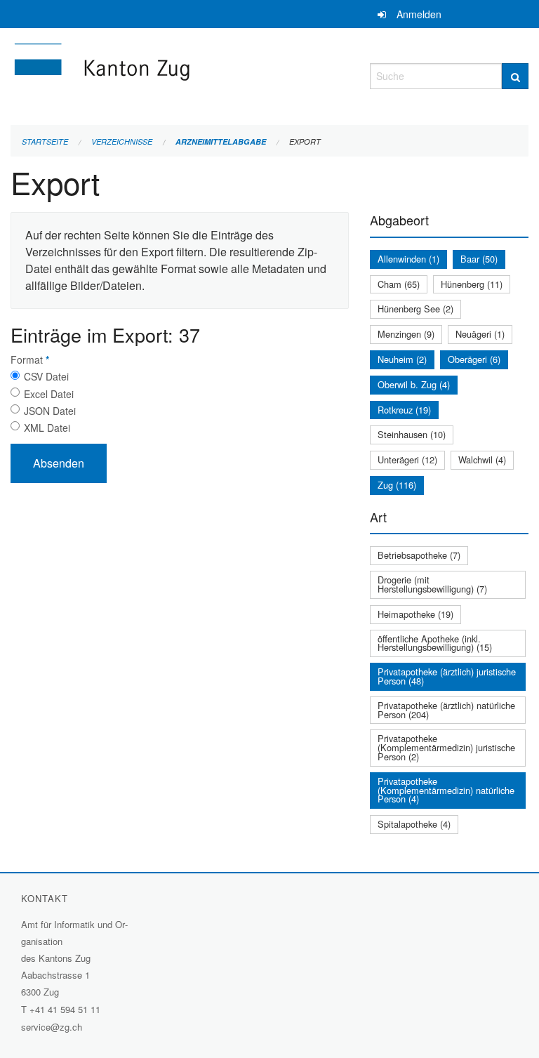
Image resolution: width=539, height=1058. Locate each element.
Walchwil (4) (482, 459)
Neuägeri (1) (480, 333)
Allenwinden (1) (408, 258)
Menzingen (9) (406, 333)
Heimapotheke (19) (415, 614)
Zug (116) (397, 484)
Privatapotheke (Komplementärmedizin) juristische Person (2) (446, 747)
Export (305, 141)
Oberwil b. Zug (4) (414, 384)
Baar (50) (479, 258)
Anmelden (419, 14)
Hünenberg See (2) (415, 308)
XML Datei (47, 428)
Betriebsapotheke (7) (419, 555)
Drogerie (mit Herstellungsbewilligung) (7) (432, 584)
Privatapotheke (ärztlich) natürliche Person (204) (446, 710)
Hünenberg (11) (472, 284)
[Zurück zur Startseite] (180, 74)
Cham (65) (399, 284)
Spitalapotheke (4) (414, 824)
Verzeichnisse (121, 141)
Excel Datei (49, 394)
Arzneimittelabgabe (220, 141)
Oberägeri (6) (474, 359)
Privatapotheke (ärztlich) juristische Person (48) (447, 676)
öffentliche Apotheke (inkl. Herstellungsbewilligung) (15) (435, 643)
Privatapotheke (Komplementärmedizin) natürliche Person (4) (446, 790)
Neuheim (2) (402, 359)
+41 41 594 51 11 (64, 1009)
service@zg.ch (51, 1026)
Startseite (45, 141)
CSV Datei (46, 376)
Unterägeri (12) (407, 459)
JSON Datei (50, 411)
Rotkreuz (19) (404, 409)
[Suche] (515, 76)
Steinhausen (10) (412, 434)
